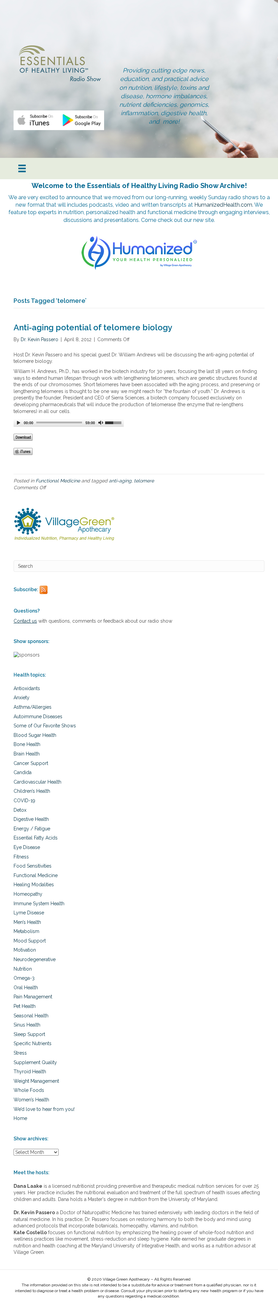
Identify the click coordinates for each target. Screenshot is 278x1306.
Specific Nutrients (33, 1043)
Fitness (21, 856)
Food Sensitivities (33, 866)
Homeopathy (28, 894)
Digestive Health (31, 819)
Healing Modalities (34, 884)
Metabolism (26, 931)
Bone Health (27, 744)
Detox (20, 810)
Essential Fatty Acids (36, 838)
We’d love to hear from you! (44, 1109)
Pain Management (33, 996)
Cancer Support (31, 763)
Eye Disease (27, 847)
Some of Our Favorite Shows (45, 725)
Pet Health (25, 1006)
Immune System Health (39, 903)
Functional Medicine (58, 480)
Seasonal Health (31, 1015)
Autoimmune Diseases (38, 716)
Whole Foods (29, 1090)
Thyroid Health (30, 1071)
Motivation (25, 950)
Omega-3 (24, 978)
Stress (20, 1053)
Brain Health (27, 753)
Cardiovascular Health (37, 782)
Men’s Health (27, 922)
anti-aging (120, 480)
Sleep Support (29, 1034)
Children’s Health (32, 791)
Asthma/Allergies (33, 707)
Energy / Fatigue (32, 828)
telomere (144, 480)
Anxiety (21, 697)
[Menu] (22, 168)
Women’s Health (31, 1099)
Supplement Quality (35, 1062)
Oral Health (26, 987)
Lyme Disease (29, 912)
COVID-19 (24, 800)
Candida (23, 772)
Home (20, 1118)
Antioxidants (27, 688)
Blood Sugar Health (35, 735)
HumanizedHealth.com (223, 205)
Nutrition (23, 969)
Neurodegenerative (35, 959)
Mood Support (30, 941)
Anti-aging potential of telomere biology (93, 327)
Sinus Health (27, 1025)
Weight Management (36, 1081)
